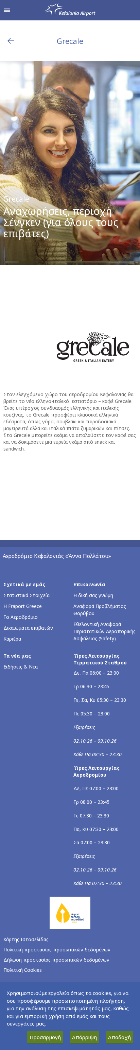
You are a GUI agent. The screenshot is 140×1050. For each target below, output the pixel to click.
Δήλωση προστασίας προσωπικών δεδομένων (56, 959)
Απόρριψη (84, 1037)
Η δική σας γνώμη (93, 595)
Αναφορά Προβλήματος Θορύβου (99, 609)
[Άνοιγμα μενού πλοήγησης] (7, 10)
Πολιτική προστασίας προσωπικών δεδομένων (56, 949)
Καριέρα (12, 639)
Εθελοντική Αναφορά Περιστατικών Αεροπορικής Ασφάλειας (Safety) (104, 631)
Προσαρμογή (45, 1037)
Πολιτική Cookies (22, 970)
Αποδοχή (119, 1037)
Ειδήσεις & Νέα (20, 666)
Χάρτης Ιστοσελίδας (26, 939)
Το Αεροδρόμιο (20, 617)
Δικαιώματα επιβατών (28, 628)
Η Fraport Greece (22, 606)
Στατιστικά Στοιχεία (26, 595)
